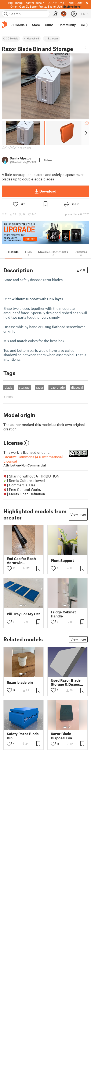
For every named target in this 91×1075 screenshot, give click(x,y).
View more (78, 514)
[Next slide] (85, 133)
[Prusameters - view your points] (63, 14)
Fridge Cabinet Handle (63, 614)
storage (24, 387)
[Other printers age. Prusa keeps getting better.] (45, 232)
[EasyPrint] (55, 14)
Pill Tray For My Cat (23, 614)
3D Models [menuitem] (19, 25)
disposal (77, 387)
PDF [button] (83, 270)
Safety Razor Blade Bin (23, 736)
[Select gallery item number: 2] (25, 605)
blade (8, 387)
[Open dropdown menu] (85, 48)
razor (39, 387)
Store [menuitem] (36, 25)
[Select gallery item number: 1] (21, 605)
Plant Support (62, 560)
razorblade (57, 387)
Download (47, 191)
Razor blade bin (20, 682)
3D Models (12, 38)
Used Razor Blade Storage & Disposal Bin (67, 682)
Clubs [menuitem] (49, 25)
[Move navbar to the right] (87, 24)
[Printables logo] (4, 25)
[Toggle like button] (9, 568)
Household (33, 38)
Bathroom (53, 38)
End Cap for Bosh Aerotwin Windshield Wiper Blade (22, 561)
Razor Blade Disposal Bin (61, 736)
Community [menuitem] (67, 25)
